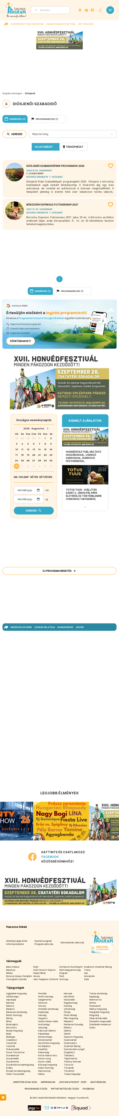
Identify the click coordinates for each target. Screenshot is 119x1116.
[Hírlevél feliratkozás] (80, 10)
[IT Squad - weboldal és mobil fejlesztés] (81, 1108)
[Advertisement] (59, 250)
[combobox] (32, 134)
